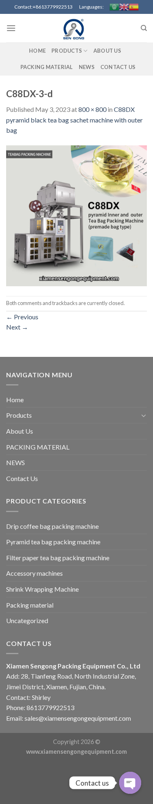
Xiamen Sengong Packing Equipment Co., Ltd (73, 666)
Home (37, 50)
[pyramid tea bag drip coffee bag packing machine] (77, 28)
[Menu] (11, 28)
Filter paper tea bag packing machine (57, 557)
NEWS (87, 67)
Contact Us (118, 67)
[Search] (144, 28)
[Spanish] (134, 7)
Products (66, 50)
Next (17, 327)
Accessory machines (34, 573)
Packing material (29, 605)
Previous (22, 317)
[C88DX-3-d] (76, 215)
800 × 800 (92, 109)
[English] (124, 7)
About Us (107, 50)
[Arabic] (114, 7)
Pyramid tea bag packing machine (53, 542)
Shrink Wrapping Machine (42, 589)
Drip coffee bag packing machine (52, 526)
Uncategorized (27, 620)
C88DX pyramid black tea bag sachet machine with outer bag (74, 119)
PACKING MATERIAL (46, 67)
